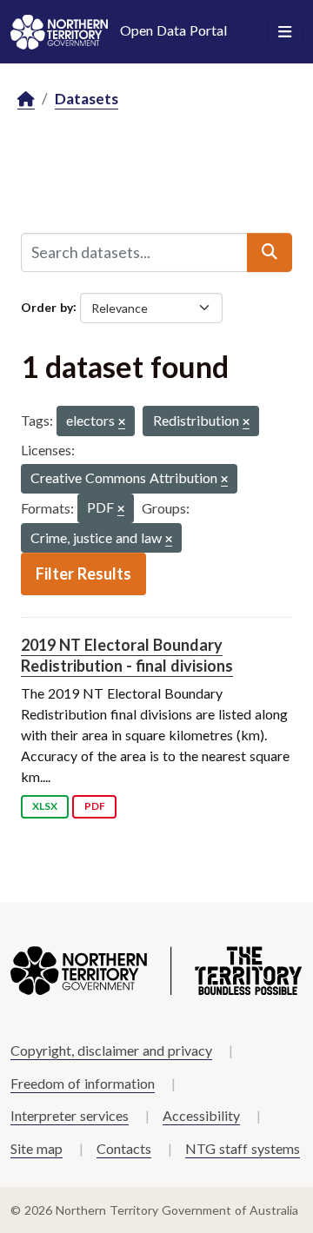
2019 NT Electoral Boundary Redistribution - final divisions (127, 654)
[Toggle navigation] (285, 32)
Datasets (86, 98)
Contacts (124, 1148)
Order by (47, 306)
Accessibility (201, 1115)
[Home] (26, 99)
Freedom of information (82, 1083)
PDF (94, 805)
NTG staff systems (242, 1148)
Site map (36, 1148)
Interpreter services (69, 1115)
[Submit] (269, 252)
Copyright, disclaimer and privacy (111, 1050)
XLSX (44, 805)
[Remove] (121, 422)
